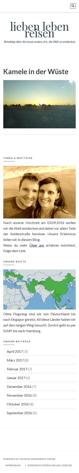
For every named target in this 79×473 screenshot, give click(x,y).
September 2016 (19, 413)
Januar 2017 (16, 378)
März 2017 (15, 360)
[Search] (73, 6)
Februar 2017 (17, 369)
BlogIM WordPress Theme (38, 459)
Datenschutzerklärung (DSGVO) (50, 465)
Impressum (13, 465)
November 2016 (19, 395)
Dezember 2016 (19, 386)
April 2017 (15, 351)
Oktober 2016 (18, 404)
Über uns (36, 245)
